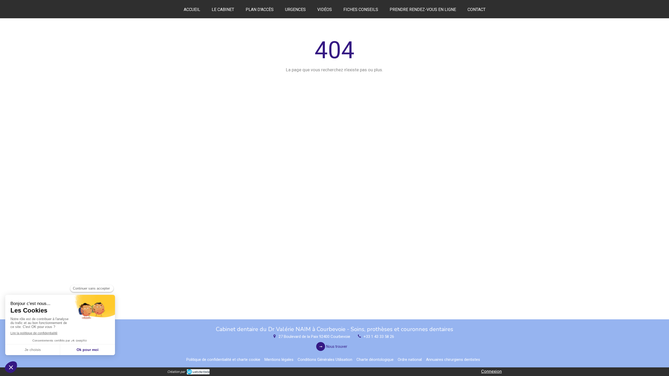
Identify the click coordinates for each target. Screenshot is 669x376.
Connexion (491, 371)
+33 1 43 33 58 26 (379, 336)
